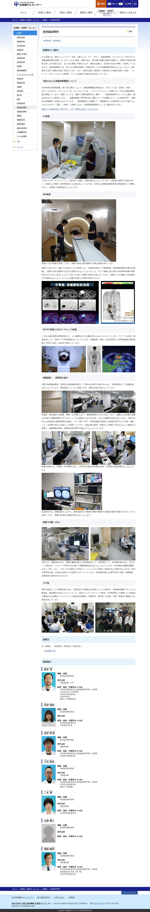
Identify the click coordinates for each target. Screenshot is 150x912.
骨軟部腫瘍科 (22, 70)
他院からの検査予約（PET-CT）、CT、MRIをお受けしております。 (70, 109)
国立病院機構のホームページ (22, 897)
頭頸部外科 (21, 103)
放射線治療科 (22, 111)
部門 (18, 141)
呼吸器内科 (21, 41)
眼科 (18, 99)
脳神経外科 (21, 120)
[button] (128, 4)
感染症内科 (21, 58)
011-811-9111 (98, 903)
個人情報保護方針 (43, 897)
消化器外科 (21, 62)
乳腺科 (19, 66)
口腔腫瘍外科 (22, 132)
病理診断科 (21, 124)
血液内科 (20, 50)
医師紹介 (58, 40)
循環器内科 (21, 37)
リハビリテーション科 (25, 74)
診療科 (45, 20)
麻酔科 (19, 116)
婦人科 (19, 95)
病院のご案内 (86, 12)
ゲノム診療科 (22, 136)
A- (109, 4)
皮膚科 (19, 87)
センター (20, 147)
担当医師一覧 (50, 651)
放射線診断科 (22, 107)
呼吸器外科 (21, 83)
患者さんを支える (128, 12)
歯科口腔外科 (22, 128)
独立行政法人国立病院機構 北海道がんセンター (32, 904)
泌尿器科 (20, 91)
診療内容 (48, 40)
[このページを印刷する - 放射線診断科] (129, 31)
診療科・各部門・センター (107, 12)
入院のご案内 (65, 12)
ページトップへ (130, 893)
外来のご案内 (44, 12)
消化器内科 (21, 46)
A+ (121, 4)
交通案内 (71, 897)
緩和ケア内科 (22, 54)
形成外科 (20, 79)
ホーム (24, 12)
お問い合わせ (59, 897)
